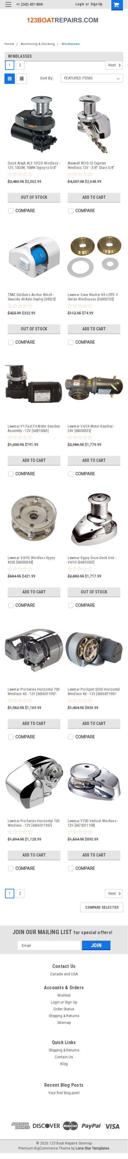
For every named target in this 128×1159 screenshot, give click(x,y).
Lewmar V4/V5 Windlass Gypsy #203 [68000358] (31, 560)
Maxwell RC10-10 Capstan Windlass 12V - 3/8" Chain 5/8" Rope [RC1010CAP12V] (91, 165)
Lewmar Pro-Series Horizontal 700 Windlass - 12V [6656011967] (34, 823)
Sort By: (46, 78)
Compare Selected (101, 907)
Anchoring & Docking (38, 44)
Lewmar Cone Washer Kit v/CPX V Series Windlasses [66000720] (93, 297)
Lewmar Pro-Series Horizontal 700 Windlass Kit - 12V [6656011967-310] (34, 691)
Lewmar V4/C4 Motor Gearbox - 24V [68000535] (91, 428)
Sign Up (96, 4)
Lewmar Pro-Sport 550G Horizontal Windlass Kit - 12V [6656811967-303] (94, 691)
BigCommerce (46, 1148)
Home (9, 44)
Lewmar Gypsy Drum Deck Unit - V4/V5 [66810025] (92, 560)
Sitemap (64, 1023)
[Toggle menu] (8, 8)
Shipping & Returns (64, 1016)
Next (112, 65)
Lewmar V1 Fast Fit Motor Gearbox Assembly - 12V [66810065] (34, 428)
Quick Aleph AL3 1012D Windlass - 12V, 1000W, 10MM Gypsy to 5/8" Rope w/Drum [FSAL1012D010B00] (34, 165)
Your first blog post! (64, 1093)
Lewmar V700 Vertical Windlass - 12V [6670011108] (93, 823)
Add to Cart (94, 197)
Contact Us (64, 1057)
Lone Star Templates (92, 1148)
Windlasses (70, 44)
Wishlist (64, 995)
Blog (64, 1064)
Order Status (63, 1009)
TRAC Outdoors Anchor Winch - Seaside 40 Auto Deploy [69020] (32, 297)
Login (79, 4)
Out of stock (34, 197)
